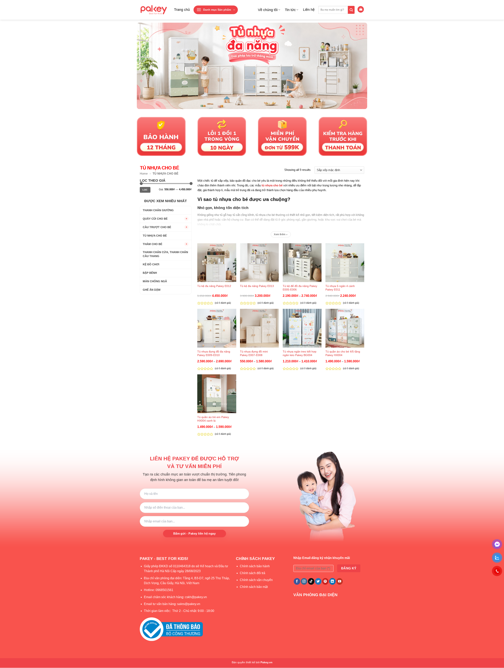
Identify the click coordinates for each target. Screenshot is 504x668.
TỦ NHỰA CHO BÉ (155, 235)
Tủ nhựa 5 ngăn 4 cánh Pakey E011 (340, 288)
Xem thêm (280, 234)
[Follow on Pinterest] (325, 581)
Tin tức (290, 10)
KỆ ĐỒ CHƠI (151, 264)
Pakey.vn (266, 662)
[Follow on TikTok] (311, 581)
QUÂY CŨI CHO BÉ (155, 218)
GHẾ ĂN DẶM (151, 289)
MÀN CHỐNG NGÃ (155, 281)
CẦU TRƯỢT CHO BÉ (157, 227)
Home (144, 173)
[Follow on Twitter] (318, 581)
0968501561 (164, 590)
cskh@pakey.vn (196, 597)
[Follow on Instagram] (304, 581)
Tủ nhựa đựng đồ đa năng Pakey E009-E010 (213, 353)
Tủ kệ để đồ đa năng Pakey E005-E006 (300, 288)
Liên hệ (309, 9)
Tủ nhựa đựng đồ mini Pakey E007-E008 (254, 353)
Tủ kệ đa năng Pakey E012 (214, 286)
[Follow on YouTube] (339, 581)
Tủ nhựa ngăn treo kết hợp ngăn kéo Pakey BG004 (299, 353)
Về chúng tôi (268, 10)
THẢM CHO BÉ (152, 243)
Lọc (145, 190)
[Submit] (351, 10)
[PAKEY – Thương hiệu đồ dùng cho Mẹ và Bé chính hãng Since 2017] (153, 10)
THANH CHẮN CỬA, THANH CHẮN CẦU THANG (165, 254)
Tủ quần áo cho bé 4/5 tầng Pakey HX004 (342, 353)
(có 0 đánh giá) (223, 303)
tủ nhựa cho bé (272, 185)
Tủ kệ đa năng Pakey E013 (257, 286)
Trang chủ (182, 9)
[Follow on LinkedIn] (332, 581)
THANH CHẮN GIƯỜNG (158, 210)
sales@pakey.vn (189, 604)
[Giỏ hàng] (361, 9)
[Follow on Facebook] (297, 581)
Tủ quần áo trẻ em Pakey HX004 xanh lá (213, 419)
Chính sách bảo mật (254, 586)
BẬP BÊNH (150, 272)
